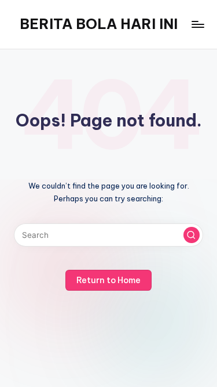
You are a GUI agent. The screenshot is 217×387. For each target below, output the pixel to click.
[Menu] (197, 24)
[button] (191, 235)
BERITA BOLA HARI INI (99, 23)
